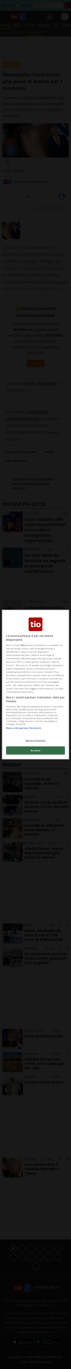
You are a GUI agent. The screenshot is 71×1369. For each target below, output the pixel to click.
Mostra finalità (36, 740)
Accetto (36, 750)
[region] (35, 685)
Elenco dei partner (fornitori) (23, 727)
